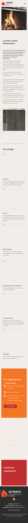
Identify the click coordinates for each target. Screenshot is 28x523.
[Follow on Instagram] (14, 499)
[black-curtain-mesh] (14, 261)
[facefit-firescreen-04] (14, 189)
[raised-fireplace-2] (14, 225)
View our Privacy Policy (14, 510)
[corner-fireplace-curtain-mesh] (14, 330)
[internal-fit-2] (14, 155)
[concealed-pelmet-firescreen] (14, 294)
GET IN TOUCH (10, 406)
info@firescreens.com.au (15, 505)
